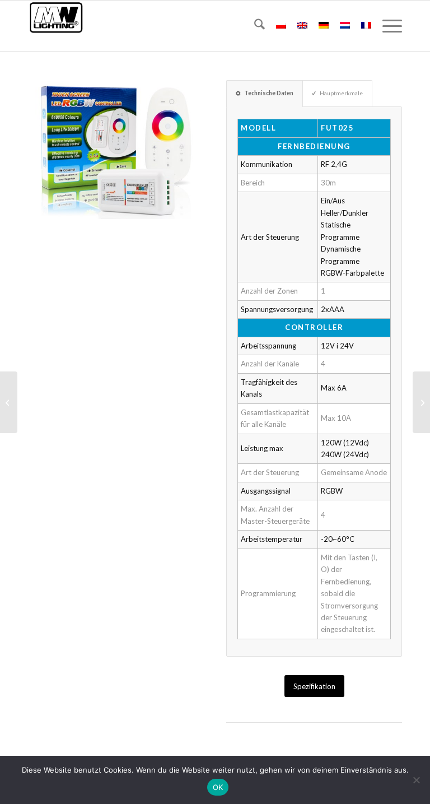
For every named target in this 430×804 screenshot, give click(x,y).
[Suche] (254, 26)
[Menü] (386, 26)
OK (218, 787)
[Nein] (416, 780)
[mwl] (56, 26)
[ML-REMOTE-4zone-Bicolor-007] (421, 402)
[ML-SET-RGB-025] (8, 402)
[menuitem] (254, 26)
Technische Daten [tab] (268, 93)
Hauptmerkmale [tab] (341, 93)
